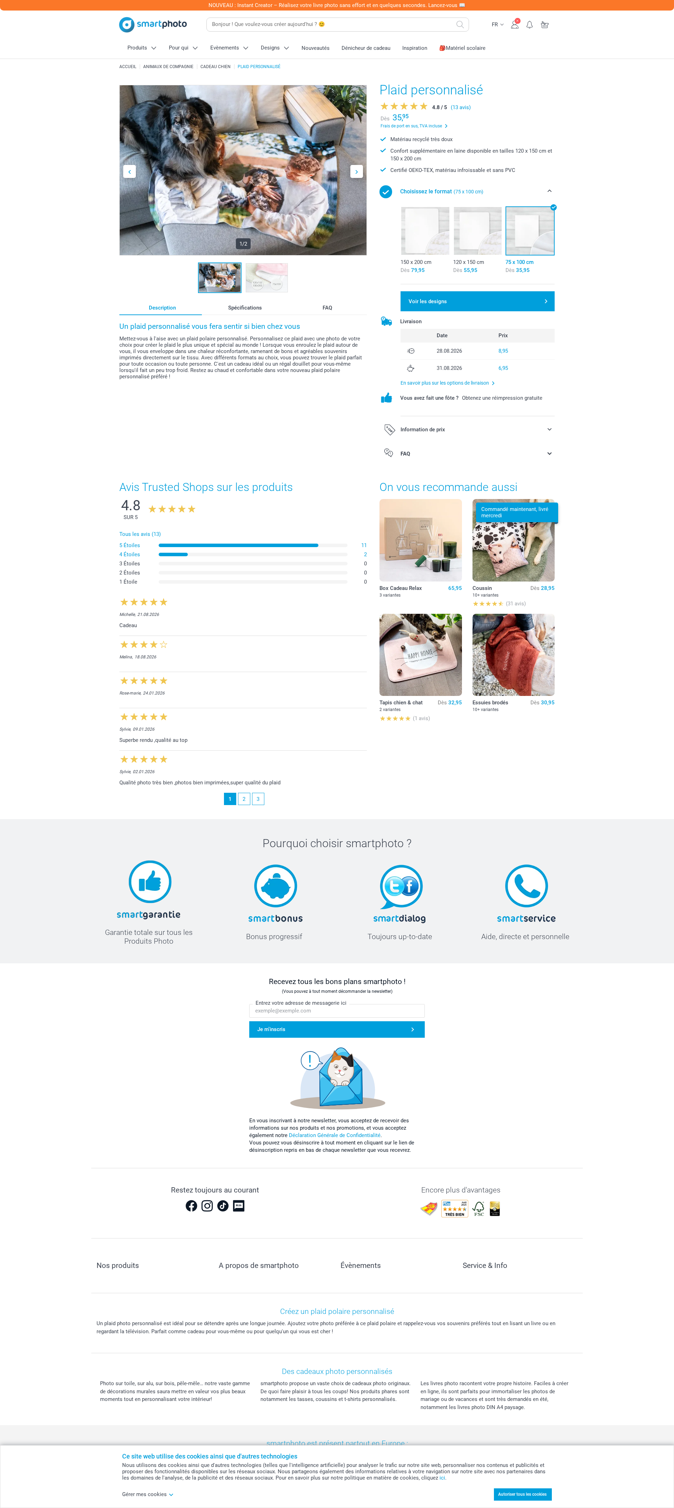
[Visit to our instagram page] (207, 1205)
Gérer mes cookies (144, 1494)
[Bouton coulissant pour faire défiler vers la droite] (356, 171)
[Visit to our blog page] (238, 1205)
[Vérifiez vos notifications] (529, 24)
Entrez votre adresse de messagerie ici (301, 1003)
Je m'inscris (271, 1029)
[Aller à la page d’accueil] (153, 25)
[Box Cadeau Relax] (420, 540)
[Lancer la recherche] (460, 24)
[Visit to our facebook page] (191, 1205)
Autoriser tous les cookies (522, 1494)
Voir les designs (428, 301)
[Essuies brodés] (514, 655)
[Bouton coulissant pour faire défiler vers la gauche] (129, 171)
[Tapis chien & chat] (420, 655)
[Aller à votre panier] (545, 24)
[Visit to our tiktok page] (223, 1205)
